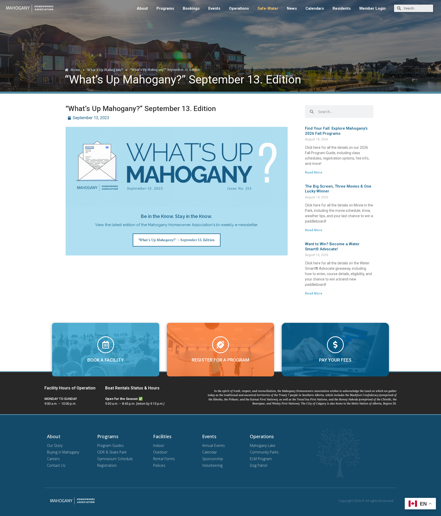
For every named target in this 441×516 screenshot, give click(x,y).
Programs (165, 8)
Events (214, 8)
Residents (342, 8)
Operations (239, 8)
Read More (313, 172)
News (292, 8)
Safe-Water (268, 8)
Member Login (372, 8)
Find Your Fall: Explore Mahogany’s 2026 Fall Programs (336, 131)
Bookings (191, 8)
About (142, 8)
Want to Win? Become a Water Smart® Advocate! (332, 246)
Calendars (314, 8)
